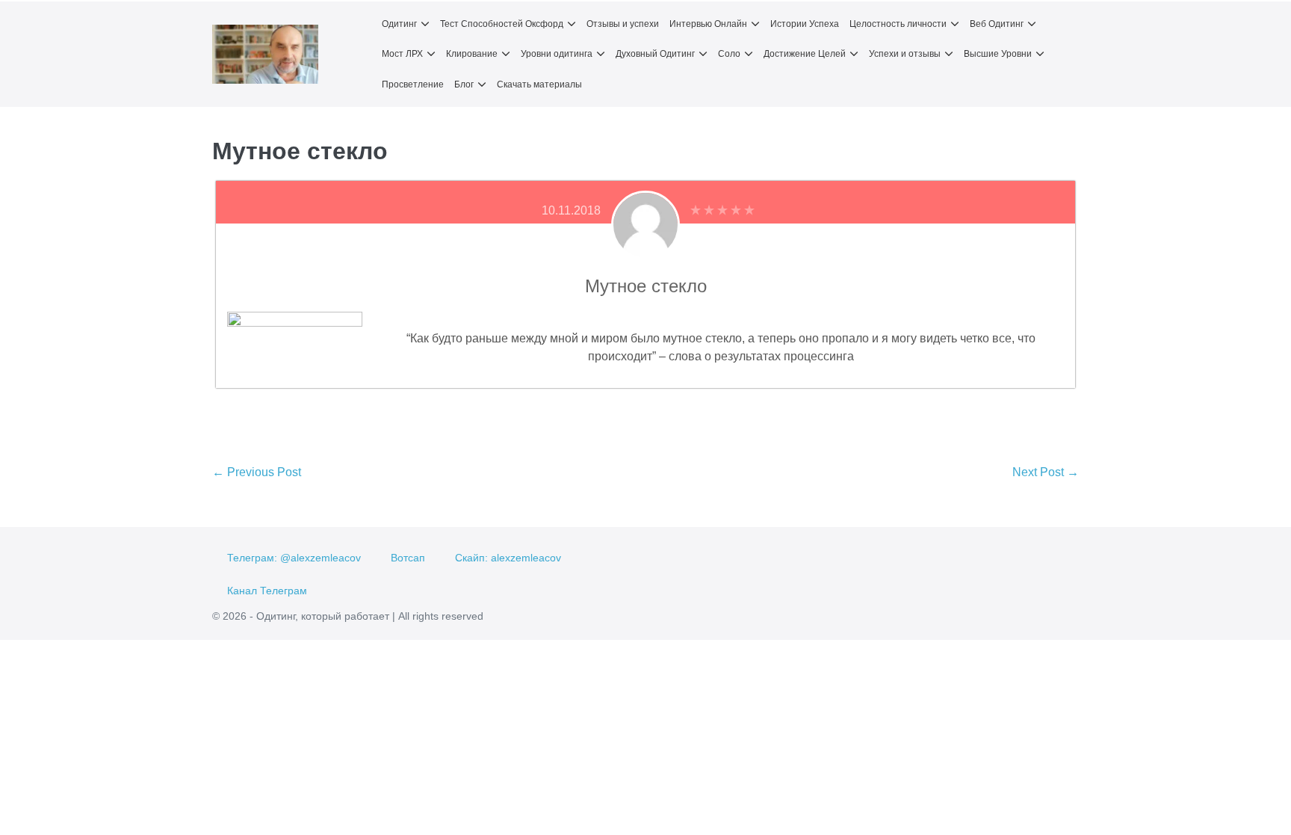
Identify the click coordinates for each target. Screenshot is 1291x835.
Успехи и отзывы (905, 54)
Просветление (413, 84)
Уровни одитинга (556, 54)
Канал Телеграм (267, 591)
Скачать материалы (539, 84)
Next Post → (1045, 472)
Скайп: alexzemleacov (508, 558)
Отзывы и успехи (622, 24)
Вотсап (408, 558)
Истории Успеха (804, 24)
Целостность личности (898, 24)
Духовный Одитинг (655, 54)
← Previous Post (256, 472)
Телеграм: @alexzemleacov (294, 558)
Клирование (472, 54)
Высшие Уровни (998, 54)
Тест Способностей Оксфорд (501, 24)
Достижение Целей (805, 54)
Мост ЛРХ (402, 54)
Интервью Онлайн (708, 24)
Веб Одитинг (997, 24)
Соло (729, 54)
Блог (464, 84)
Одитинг (399, 24)
